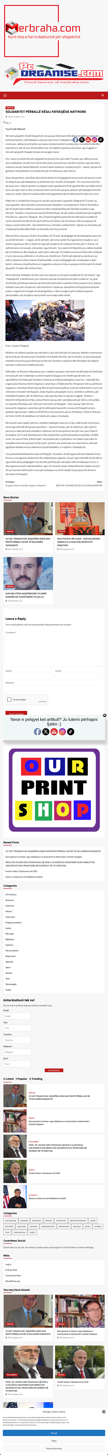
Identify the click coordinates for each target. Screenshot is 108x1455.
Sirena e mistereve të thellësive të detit (24, 877)
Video (8, 989)
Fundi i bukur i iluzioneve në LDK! (21, 871)
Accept (54, 1433)
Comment (11, 632)
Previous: (25, 483)
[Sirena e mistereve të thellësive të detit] (15, 1196)
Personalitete (11, 950)
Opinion (9, 945)
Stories (8, 973)
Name (9, 670)
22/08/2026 (15, 601)
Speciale (9, 961)
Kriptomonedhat (13, 922)
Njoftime (9, 939)
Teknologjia (10, 984)
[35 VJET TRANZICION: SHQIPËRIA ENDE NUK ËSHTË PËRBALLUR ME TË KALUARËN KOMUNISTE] (28, 518)
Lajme (8, 928)
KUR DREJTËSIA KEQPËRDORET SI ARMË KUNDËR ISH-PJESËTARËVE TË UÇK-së (25, 595)
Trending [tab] (36, 1079)
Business (9, 900)
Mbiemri (7, 1046)
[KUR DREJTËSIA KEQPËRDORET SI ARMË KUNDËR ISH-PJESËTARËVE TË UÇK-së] (28, 573)
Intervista (10, 917)
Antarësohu (54, 1070)
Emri (5, 1058)
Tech (7, 978)
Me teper (9, 933)
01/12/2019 (15, 117)
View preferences (54, 1448)
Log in (8, 1264)
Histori (8, 911)
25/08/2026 (66, 549)
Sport (8, 967)
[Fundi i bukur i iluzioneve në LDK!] (15, 1171)
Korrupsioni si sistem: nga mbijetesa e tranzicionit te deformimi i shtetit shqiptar (43, 857)
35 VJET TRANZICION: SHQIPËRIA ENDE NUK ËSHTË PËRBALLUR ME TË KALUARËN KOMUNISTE (27, 542)
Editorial (10, 108)
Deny (54, 1440)
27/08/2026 (15, 549)
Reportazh (10, 956)
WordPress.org (12, 1281)
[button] (103, 1411)
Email (58, 670)
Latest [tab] (9, 1079)
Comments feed (13, 1275)
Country (7, 1034)
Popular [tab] (22, 1079)
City (5, 1022)
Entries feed (11, 1270)
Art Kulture (10, 894)
